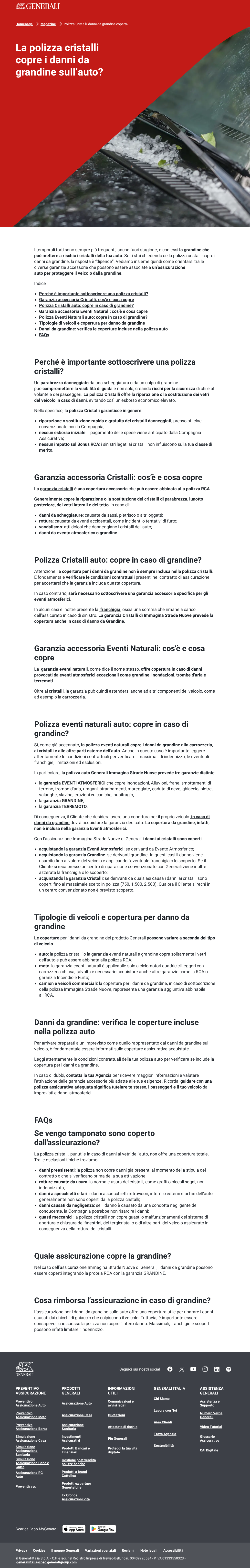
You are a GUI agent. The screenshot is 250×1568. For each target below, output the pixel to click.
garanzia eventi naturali (64, 669)
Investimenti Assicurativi (71, 1438)
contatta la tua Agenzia (89, 1075)
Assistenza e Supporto (210, 1403)
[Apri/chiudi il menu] (228, 6)
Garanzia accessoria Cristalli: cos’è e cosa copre (86, 299)
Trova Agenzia (165, 1434)
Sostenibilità (164, 1446)
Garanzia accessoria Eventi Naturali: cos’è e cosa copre (93, 311)
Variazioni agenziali (100, 1550)
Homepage (24, 24)
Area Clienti (163, 1422)
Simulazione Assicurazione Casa (31, 1438)
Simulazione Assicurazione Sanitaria (27, 1451)
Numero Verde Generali (211, 1415)
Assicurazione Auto (77, 1403)
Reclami (128, 1550)
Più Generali (117, 1438)
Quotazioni (116, 1415)
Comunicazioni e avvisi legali (121, 1403)
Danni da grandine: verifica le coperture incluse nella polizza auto (103, 328)
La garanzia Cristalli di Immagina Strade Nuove (145, 615)
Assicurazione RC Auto (29, 1475)
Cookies (39, 1550)
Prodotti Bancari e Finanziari (76, 1450)
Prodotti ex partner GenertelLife (76, 1485)
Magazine (48, 24)
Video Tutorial (211, 1427)
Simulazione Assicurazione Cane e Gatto (32, 1463)
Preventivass (26, 1486)
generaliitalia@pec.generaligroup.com (46, 1562)
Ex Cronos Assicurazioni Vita (76, 1497)
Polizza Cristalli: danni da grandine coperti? (96, 24)
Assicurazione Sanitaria (73, 1427)
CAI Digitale (209, 1450)
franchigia (109, 609)
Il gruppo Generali (65, 1550)
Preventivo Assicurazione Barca (31, 1427)
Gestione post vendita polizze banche (79, 1462)
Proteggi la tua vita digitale (122, 1450)
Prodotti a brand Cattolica (74, 1474)
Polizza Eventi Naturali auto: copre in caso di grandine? (93, 317)
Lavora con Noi (165, 1410)
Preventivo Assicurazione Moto (31, 1415)
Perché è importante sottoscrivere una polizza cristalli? (93, 293)
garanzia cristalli (56, 488)
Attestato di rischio (122, 1427)
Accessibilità (173, 1550)
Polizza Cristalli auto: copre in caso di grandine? (86, 305)
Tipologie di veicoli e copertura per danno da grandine (92, 323)
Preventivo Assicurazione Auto (31, 1403)
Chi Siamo (162, 1399)
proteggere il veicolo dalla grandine (86, 273)
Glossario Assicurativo (209, 1438)
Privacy (21, 1550)
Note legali (148, 1550)
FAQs (44, 334)
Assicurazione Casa (77, 1415)
